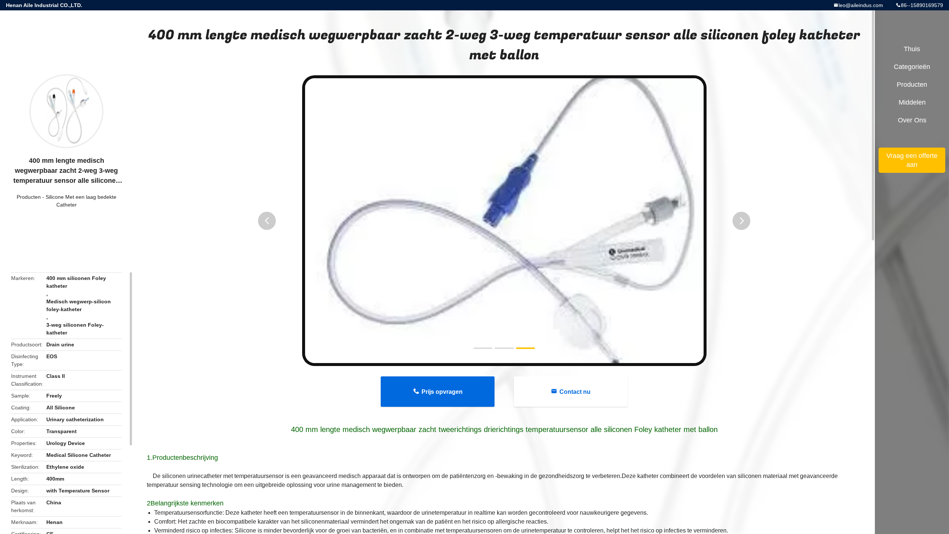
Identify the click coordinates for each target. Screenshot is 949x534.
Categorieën (912, 66)
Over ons (912, 120)
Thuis (912, 49)
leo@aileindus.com (861, 5)
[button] (267, 221)
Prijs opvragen (442, 392)
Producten (29, 197)
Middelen (912, 102)
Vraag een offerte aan (912, 160)
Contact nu (575, 392)
